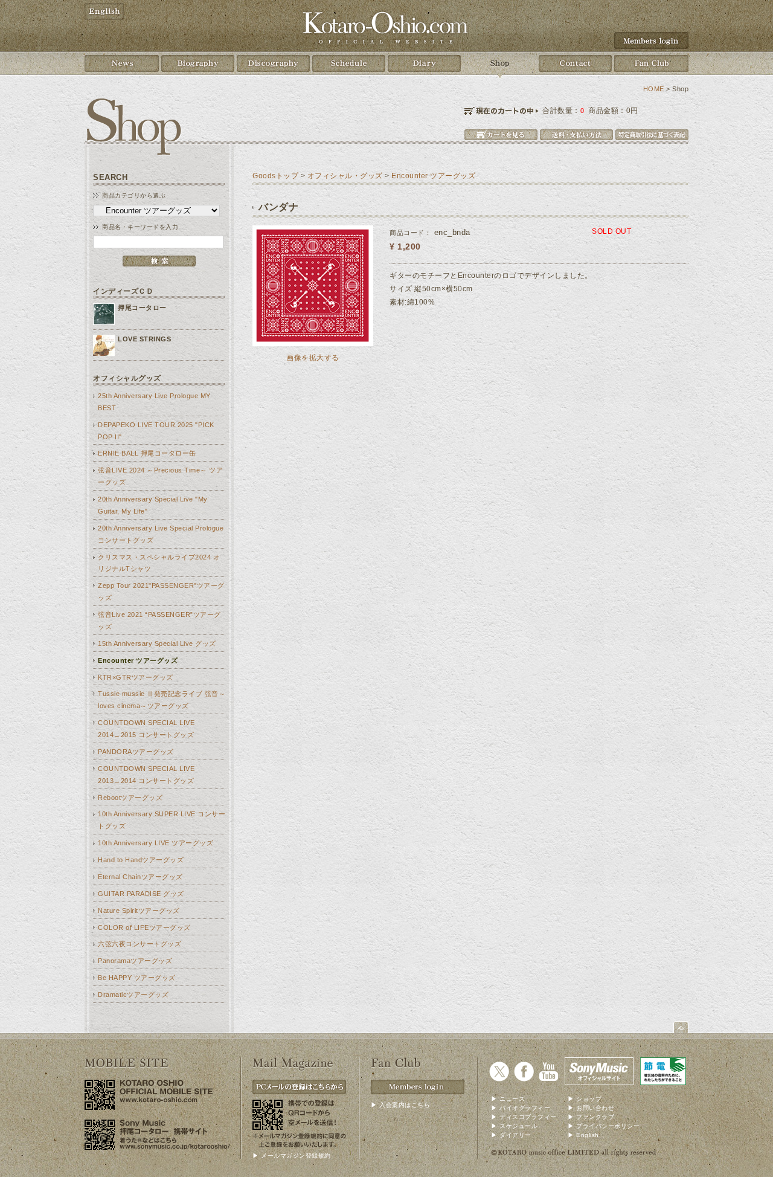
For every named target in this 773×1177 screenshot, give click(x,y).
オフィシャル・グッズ (345, 176)
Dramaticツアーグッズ (133, 994)
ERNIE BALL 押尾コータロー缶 (147, 453)
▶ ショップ (584, 1098)
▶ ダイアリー (511, 1135)
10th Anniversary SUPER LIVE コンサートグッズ (161, 820)
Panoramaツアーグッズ (135, 960)
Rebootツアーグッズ (130, 797)
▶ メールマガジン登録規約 (291, 1155)
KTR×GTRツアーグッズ (135, 677)
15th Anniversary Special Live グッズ (157, 643)
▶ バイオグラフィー (520, 1107)
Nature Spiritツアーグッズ (139, 910)
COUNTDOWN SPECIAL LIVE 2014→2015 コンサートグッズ (146, 728)
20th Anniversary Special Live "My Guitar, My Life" (153, 505)
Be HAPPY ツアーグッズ (137, 977)
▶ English (583, 1135)
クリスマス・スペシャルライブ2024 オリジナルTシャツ (159, 563)
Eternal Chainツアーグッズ (140, 876)
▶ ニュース (508, 1098)
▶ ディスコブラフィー (524, 1117)
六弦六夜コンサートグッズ (139, 943)
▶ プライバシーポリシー (604, 1126)
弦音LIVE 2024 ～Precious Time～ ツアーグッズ (160, 476)
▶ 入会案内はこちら (400, 1104)
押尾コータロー (142, 307)
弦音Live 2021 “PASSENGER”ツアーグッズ (159, 620)
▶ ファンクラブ (591, 1117)
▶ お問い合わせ (591, 1107)
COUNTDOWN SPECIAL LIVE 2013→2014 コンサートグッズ (146, 774)
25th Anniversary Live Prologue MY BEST (154, 401)
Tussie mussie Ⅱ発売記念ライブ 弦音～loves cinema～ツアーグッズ (161, 699)
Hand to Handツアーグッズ (141, 859)
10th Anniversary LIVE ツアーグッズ (155, 842)
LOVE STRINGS (144, 339)
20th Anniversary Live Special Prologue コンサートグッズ (160, 534)
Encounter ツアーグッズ (138, 660)
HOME (653, 88)
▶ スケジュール (514, 1126)
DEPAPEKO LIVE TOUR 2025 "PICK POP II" (156, 430)
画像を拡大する (312, 357)
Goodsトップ (275, 176)
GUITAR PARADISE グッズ (141, 893)
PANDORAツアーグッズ (136, 751)
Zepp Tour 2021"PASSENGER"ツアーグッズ (161, 591)
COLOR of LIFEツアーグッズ (144, 927)
